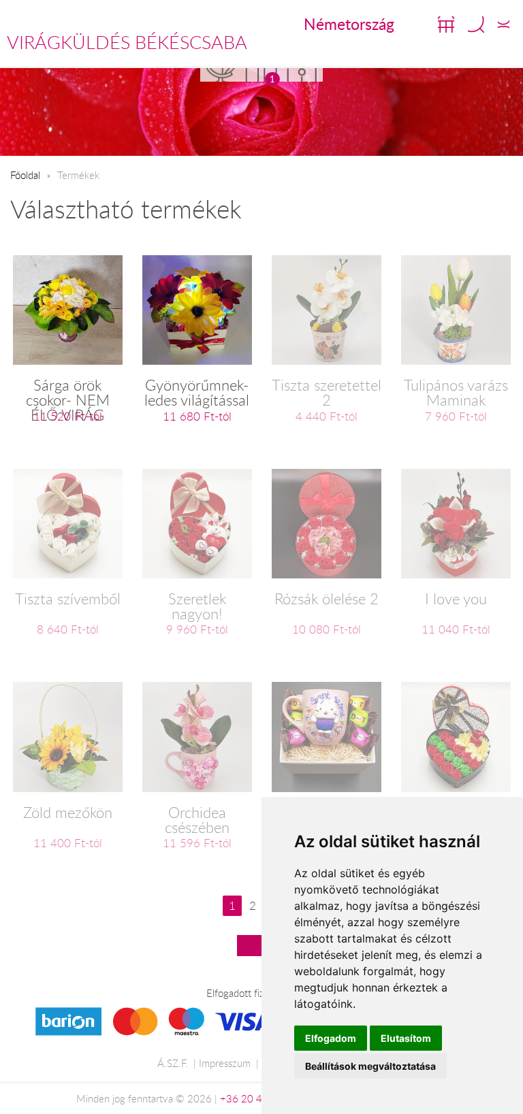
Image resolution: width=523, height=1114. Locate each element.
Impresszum (225, 1063)
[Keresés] (476, 24)
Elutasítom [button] (406, 1038)
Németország (349, 24)
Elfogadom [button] (330, 1038)
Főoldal (25, 175)
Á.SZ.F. (172, 1063)
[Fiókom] (503, 24)
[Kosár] (446, 24)
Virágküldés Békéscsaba (127, 42)
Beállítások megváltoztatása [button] (370, 1066)
